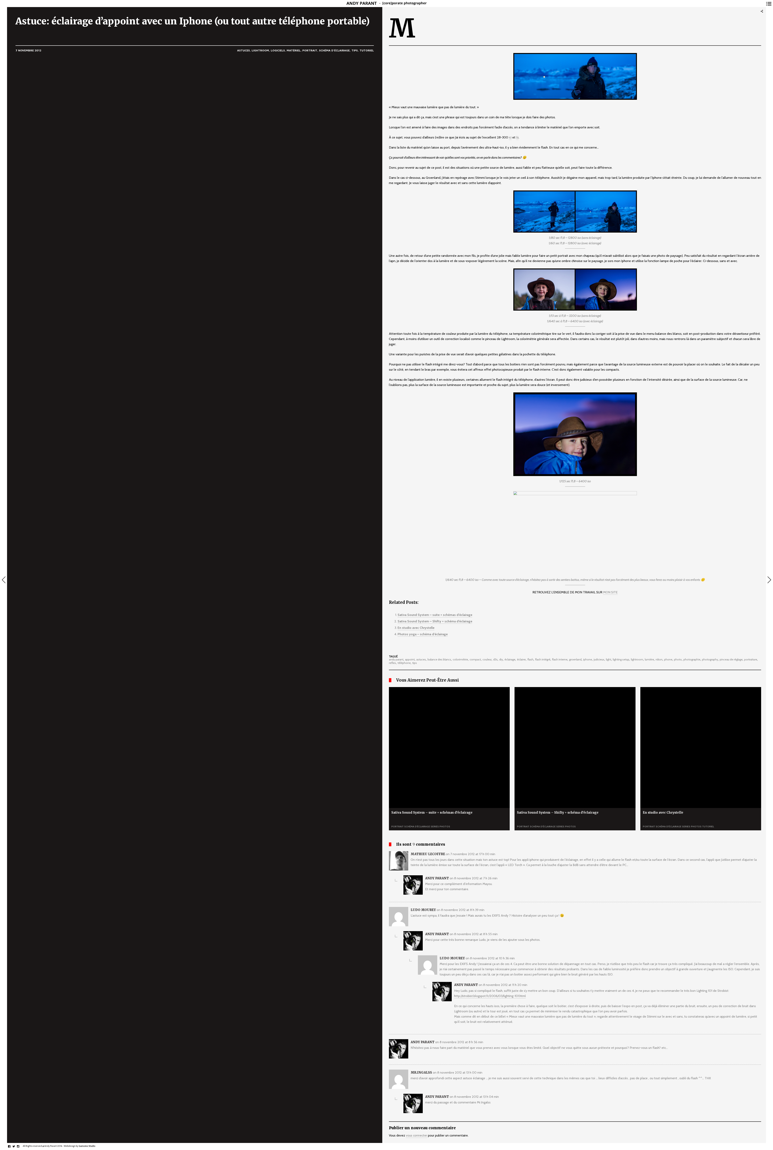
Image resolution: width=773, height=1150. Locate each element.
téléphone (404, 663)
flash (530, 659)
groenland (575, 659)
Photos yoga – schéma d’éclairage (423, 634)
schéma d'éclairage (334, 50)
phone (668, 659)
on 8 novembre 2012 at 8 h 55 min (474, 934)
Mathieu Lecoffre (428, 854)
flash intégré (542, 659)
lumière (649, 659)
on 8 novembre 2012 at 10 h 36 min (490, 958)
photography (710, 659)
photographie (691, 659)
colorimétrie (460, 659)
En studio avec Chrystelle (416, 628)
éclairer (521, 659)
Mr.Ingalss (421, 1072)
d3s (495, 659)
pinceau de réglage (731, 659)
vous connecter (416, 1135)
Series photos (440, 826)
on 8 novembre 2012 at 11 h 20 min (503, 985)
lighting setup (621, 659)
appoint (410, 659)
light (608, 659)
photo (678, 659)
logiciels (278, 50)
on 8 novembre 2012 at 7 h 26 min (473, 878)
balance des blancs (439, 659)
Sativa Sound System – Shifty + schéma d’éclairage (435, 621)
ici (510, 137)
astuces (243, 50)
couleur (487, 659)
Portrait (309, 50)
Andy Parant (437, 878)
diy (501, 659)
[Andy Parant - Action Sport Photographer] (386, 3)
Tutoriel (367, 50)
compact (475, 659)
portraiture (750, 659)
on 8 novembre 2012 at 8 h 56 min (459, 1042)
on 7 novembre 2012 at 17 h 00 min (470, 854)
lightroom (260, 50)
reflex (392, 663)
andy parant (396, 659)
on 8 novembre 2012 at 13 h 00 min (457, 1072)
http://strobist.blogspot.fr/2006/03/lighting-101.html (490, 996)
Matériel (294, 50)
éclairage (509, 659)
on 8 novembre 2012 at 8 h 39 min (460, 910)
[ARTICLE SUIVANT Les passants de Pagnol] (769, 580)
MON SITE (610, 592)
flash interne (559, 659)
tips (354, 50)
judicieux (599, 659)
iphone (587, 659)
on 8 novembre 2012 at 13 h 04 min (474, 1097)
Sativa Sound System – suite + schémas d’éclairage (435, 615)
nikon (659, 659)
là (517, 137)
